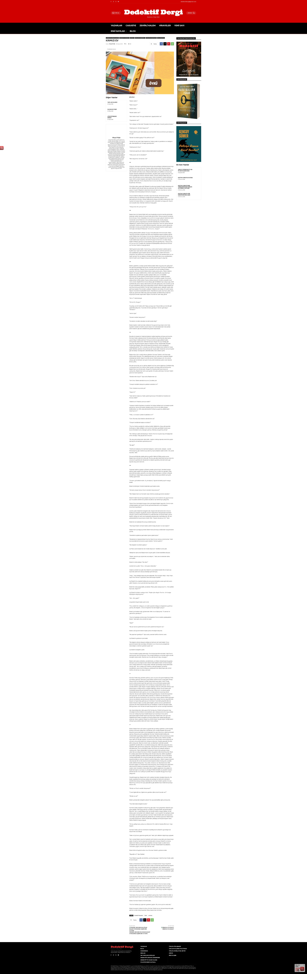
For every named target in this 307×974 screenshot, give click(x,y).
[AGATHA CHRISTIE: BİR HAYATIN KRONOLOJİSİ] (197, 195)
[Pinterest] (168, 43)
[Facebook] (111, 1)
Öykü (146, 915)
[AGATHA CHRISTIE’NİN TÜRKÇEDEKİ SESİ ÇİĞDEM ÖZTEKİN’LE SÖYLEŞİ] (197, 187)
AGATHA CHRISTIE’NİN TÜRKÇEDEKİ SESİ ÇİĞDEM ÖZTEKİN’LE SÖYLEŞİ (185, 187)
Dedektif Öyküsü (124, 37)
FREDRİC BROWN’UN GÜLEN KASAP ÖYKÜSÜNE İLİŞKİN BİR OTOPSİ (139, 932)
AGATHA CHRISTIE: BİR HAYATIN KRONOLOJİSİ (184, 194)
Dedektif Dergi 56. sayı (112, 37)
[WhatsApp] (172, 43)
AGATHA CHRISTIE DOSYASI (185, 177)
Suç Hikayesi (161, 37)
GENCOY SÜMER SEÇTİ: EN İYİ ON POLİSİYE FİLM (185, 170)
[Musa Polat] (116, 130)
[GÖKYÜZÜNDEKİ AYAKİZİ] (123, 117)
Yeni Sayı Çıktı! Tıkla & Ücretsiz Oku (186, 38)
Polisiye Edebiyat (140, 37)
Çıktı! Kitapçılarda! (181, 79)
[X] (116, 1)
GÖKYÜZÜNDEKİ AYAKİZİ (112, 117)
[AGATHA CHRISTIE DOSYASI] (197, 179)
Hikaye (132, 37)
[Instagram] (113, 1)
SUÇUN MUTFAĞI (112, 109)
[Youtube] (118, 1)
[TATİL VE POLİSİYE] (123, 103)
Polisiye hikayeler (151, 37)
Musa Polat (112, 43)
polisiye (150, 915)
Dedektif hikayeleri (138, 915)
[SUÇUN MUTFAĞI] (123, 110)
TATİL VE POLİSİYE (112, 102)
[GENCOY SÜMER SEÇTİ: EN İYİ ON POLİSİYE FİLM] (197, 171)
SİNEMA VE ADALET (168, 929)
